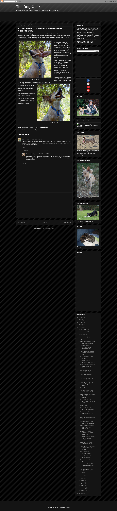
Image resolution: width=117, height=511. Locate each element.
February (83, 488)
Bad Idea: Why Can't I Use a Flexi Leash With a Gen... (87, 465)
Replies (26, 150)
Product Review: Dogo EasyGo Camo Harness (87, 422)
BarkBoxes (60, 45)
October (83, 334)
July (82, 475)
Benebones (20, 34)
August (83, 339)
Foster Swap (83, 405)
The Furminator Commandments (85, 452)
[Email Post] (37, 127)
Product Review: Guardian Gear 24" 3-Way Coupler (87, 438)
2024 (80, 317)
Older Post (67, 222)
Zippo (23, 139)
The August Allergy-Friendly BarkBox (85, 371)
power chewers (26, 95)
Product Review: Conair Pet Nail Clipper (87, 456)
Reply (23, 147)
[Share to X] (44, 127)
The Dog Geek (28, 7)
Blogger (68, 507)
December (84, 329)
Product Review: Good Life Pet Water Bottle (86, 391)
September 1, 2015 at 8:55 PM (41, 154)
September (84, 337)
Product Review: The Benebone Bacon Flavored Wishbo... (86, 347)
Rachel (28, 154)
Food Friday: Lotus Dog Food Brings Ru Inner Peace (87, 384)
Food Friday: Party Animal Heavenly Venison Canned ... (87, 447)
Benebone (24, 130)
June (82, 478)
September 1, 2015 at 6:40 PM (34, 139)
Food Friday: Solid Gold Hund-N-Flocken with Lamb (87, 352)
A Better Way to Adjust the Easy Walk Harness (87, 342)
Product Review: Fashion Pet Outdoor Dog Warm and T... (87, 401)
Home (45, 222)
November (84, 332)
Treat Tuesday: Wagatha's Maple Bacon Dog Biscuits (87, 366)
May (82, 480)
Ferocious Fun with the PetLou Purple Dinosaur (87, 379)
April (82, 483)
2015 (80, 327)
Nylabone (37, 130)
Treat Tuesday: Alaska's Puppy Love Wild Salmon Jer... (87, 427)
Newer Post (21, 222)
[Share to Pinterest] (47, 127)
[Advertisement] (49, 16)
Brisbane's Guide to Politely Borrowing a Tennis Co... (86, 432)
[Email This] (40, 127)
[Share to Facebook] (46, 127)
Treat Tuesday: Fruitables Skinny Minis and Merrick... (87, 396)
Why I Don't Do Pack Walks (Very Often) (86, 442)
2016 (80, 325)
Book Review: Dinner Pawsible (86, 375)
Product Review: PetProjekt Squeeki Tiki (87, 361)
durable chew (31, 130)
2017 (80, 322)
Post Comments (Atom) (48, 228)
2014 (80, 493)
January (83, 490)
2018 (80, 320)
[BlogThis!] (42, 127)
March (83, 485)
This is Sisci (83, 388)
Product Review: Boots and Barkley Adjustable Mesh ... (87, 471)
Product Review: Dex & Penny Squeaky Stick (87, 408)
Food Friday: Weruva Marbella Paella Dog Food (86, 413)
